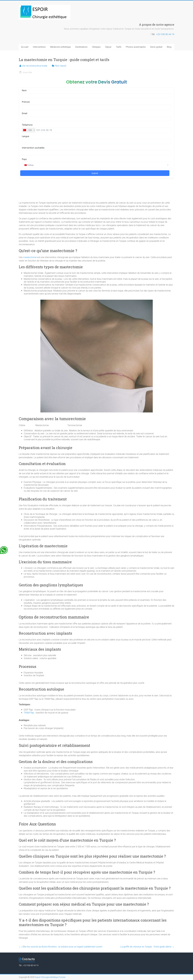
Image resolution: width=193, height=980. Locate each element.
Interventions (39, 47)
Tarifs (118, 47)
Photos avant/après (136, 47)
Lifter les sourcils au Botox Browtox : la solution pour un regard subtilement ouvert (60, 946)
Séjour (108, 47)
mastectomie (30, 257)
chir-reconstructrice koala (34, 65)
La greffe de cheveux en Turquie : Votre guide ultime (147, 946)
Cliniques (96, 47)
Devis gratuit (156, 47)
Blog (169, 47)
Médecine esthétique (60, 47)
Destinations (81, 47)
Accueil (24, 47)
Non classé (60, 65)
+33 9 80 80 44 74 (165, 34)
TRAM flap (29, 712)
